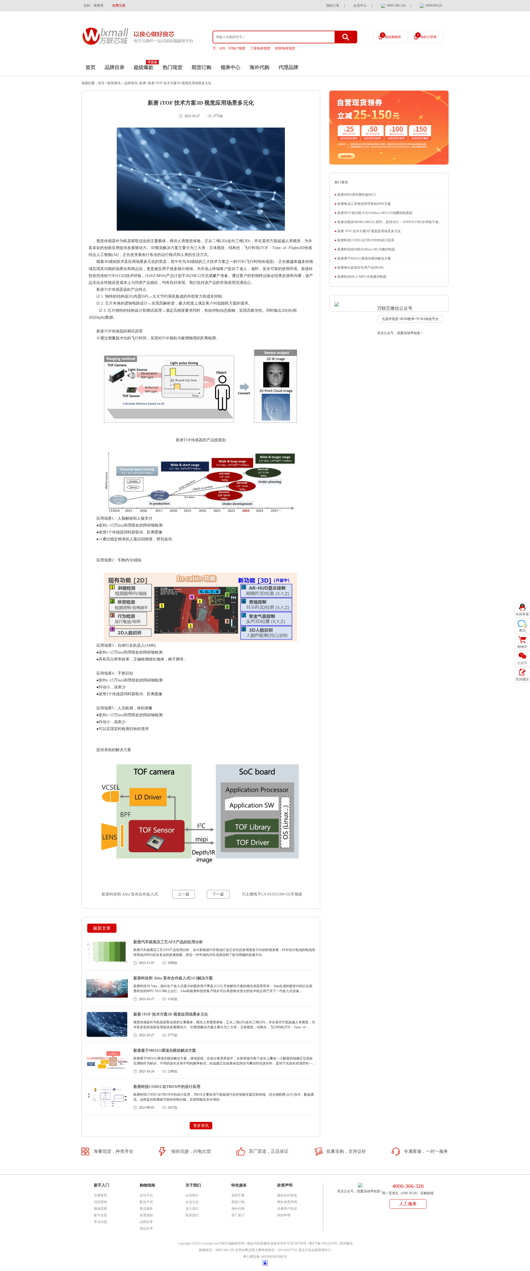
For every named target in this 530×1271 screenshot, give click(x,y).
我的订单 (332, 5)
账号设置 (100, 1215)
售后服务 (146, 1209)
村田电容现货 (285, 48)
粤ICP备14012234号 (323, 1243)
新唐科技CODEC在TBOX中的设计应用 (166, 1087)
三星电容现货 (260, 48)
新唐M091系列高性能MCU (355, 195)
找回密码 (100, 1202)
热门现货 (172, 67)
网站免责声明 (287, 1202)
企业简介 (192, 1195)
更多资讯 (201, 1126)
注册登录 (100, 1195)
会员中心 (360, 5)
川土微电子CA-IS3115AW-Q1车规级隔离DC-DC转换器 (272, 895)
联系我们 (192, 1215)
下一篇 (218, 894)
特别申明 (283, 1215)
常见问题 (100, 1222)
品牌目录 (114, 67)
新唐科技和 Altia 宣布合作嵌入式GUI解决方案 (130, 895)
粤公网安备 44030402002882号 (265, 1257)
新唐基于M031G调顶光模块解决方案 (164, 1050)
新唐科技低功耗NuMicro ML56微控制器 (365, 249)
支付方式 (146, 1195)
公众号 (522, 663)
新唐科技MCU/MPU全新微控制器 (360, 277)
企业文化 (192, 1202)
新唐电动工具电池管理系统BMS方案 (363, 204)
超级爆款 (143, 67)
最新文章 (102, 928)
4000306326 (434, 5)
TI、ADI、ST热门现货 (229, 48)
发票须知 (146, 1215)
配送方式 (146, 1202)
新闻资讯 (114, 83)
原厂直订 (238, 1215)
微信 (522, 630)
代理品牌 (288, 67)
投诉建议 (346, 1243)
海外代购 (259, 67)
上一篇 (183, 894)
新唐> (143, 83)
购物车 (522, 647)
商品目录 (146, 1228)
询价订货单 (427, 36)
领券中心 (230, 67)
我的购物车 (391, 36)
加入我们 (192, 1209)
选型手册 (238, 1195)
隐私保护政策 (287, 1195)
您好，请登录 (94, 5)
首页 (91, 67)
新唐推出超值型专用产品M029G (359, 267)
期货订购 (201, 67)
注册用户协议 (287, 1209)
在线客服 (522, 614)
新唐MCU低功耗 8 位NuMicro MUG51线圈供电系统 (373, 213)
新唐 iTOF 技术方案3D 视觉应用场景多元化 (179, 83)
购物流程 (100, 1209)
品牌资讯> (131, 83)
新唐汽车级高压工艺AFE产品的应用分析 (168, 942)
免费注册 (118, 5)
